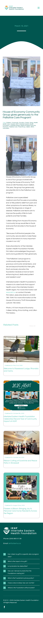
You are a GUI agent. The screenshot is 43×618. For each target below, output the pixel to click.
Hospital (12, 124)
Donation (21, 122)
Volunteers (6, 128)
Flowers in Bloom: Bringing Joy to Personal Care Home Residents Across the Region (20, 511)
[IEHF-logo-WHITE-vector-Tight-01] (19, 528)
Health (36, 122)
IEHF (17, 124)
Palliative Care (13, 127)
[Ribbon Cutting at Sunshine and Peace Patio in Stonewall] (21, 432)
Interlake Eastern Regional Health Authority (23, 125)
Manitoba (5, 127)
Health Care (6, 124)
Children (8, 122)
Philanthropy (22, 127)
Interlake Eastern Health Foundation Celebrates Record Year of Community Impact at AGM (20, 418)
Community (15, 122)
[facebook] (4, 607)
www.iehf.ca (11, 292)
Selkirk (28, 127)
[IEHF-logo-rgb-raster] (14, 5)
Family (27, 122)
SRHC (32, 127)
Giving (31, 122)
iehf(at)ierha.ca (15, 543)
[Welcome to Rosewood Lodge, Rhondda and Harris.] (21, 337)
